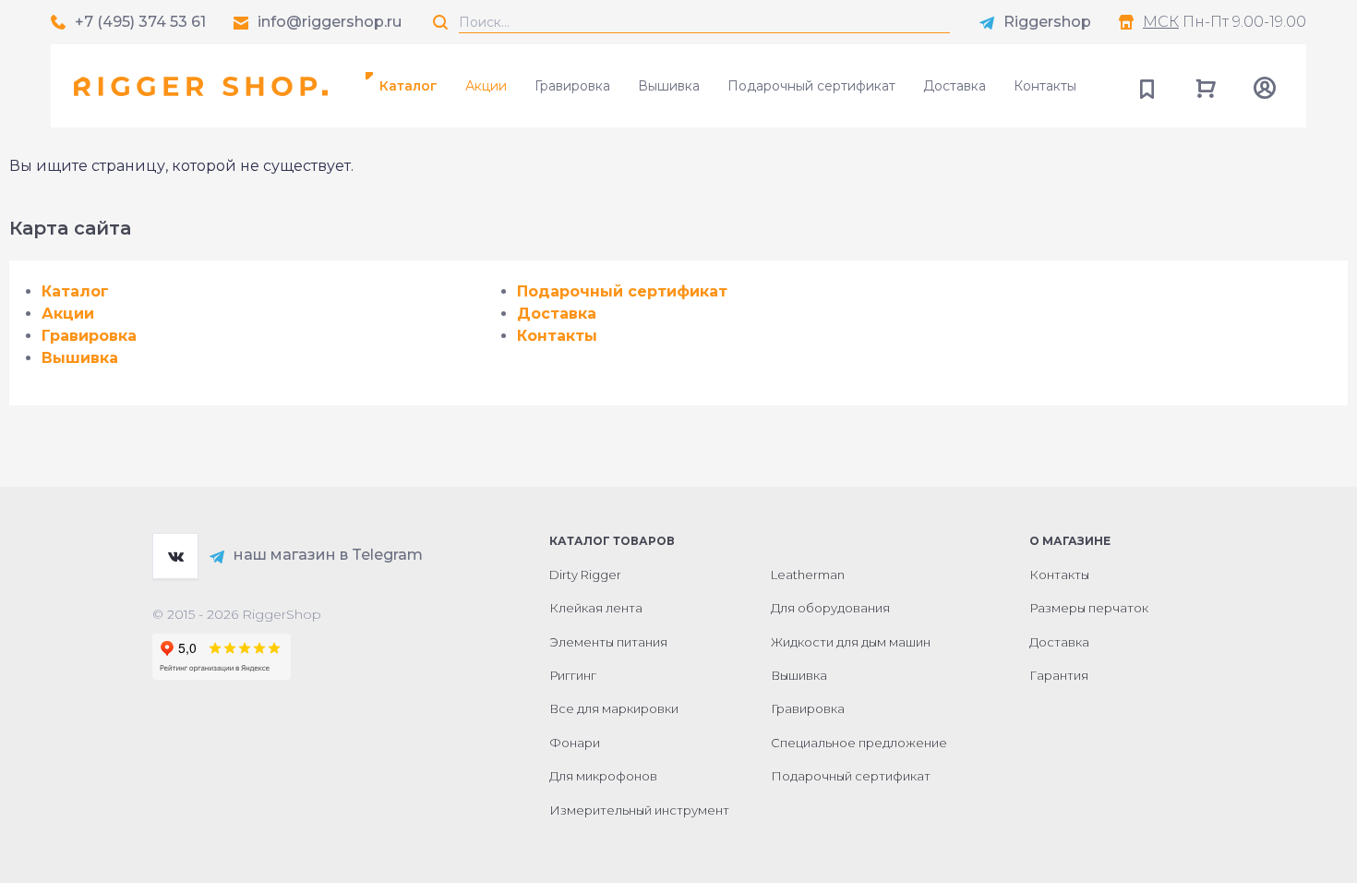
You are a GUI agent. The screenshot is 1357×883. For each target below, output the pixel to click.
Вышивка (669, 86)
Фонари (574, 742)
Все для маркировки (613, 708)
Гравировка (572, 86)
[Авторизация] (1264, 85)
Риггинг (572, 675)
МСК (1161, 21)
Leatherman (808, 574)
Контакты (1045, 86)
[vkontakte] (175, 556)
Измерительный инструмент (639, 810)
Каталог (75, 291)
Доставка (954, 86)
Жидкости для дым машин (851, 642)
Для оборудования (830, 607)
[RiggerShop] (201, 85)
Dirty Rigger (585, 574)
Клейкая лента (595, 607)
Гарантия (1058, 675)
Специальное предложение (859, 742)
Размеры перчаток (1088, 607)
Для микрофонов (603, 775)
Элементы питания (608, 642)
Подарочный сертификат (811, 86)
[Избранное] (1146, 85)
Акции (486, 86)
